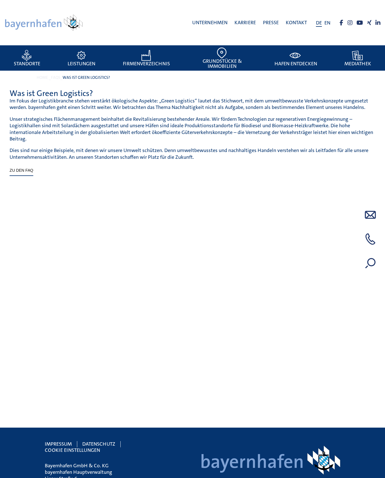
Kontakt (296, 22)
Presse (271, 22)
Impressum (58, 444)
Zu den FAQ (21, 170)
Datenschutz (98, 444)
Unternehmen (209, 22)
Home (42, 77)
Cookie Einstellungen (72, 450)
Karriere (245, 22)
